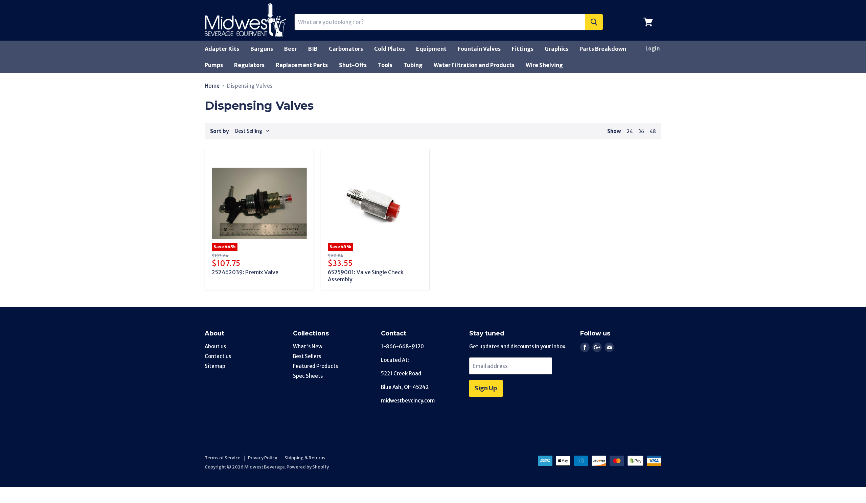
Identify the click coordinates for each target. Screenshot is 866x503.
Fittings (522, 48)
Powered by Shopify (308, 467)
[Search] (594, 22)
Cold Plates (389, 48)
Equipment (431, 48)
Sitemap (215, 366)
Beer (290, 48)
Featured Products (315, 366)
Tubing (413, 65)
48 (653, 131)
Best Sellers (307, 356)
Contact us (218, 356)
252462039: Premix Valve (245, 272)
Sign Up (486, 388)
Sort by (219, 131)
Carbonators (346, 48)
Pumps (214, 65)
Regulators (249, 65)
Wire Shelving (544, 65)
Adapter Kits (222, 48)
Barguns (261, 48)
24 (629, 131)
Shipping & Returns (304, 458)
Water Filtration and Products (474, 65)
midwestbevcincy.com (408, 400)
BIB (313, 48)
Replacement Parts (302, 65)
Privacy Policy (262, 458)
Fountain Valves (479, 48)
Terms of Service (223, 458)
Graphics (556, 48)
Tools (385, 65)
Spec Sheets (308, 376)
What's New (307, 346)
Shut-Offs (353, 65)
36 (641, 131)
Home (212, 86)
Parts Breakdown (602, 48)
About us (215, 346)
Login (652, 48)
